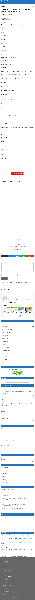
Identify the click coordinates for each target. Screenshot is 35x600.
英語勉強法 (4, 594)
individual (8, 573)
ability (3, 561)
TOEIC (3, 585)
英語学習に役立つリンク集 (6, 350)
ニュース (9, 590)
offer (3, 578)
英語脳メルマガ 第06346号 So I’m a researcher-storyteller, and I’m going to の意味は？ (16, 534)
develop (7, 569)
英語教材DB (4, 344)
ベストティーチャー (4, 399)
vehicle (7, 585)
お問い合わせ (4, 362)
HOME (2, 556)
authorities (7, 564)
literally (10, 576)
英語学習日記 (4, 479)
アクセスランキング (5, 356)
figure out (4, 572)
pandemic (6, 578)
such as (4, 584)
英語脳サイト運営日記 (6, 482)
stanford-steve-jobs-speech (6, 582)
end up (7, 570)
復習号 (8, 591)
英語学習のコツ (5, 476)
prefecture (8, 579)
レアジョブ (3, 428)
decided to (8, 567)
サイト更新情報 (4, 359)
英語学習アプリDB (5, 341)
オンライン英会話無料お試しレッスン (8, 329)
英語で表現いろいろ (5, 467)
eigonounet (4, 539)
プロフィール (12, 300)
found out (4, 573)
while (7, 587)
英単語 (7, 593)
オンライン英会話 (5, 588)
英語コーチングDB (5, 335)
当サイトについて (5, 353)
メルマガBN (5, 556)
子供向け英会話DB (5, 338)
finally (7, 572)
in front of (7, 575)
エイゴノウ (15, 597)
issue (3, 576)
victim (10, 585)
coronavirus (4, 567)
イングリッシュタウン (5, 445)
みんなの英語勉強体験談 (6, 347)
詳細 (33, 395)
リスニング (4, 591)
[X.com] (14, 302)
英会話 (3, 593)
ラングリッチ (3, 436)
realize (3, 581)
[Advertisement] (17, 191)
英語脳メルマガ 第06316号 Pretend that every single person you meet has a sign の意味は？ (17, 545)
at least (3, 564)
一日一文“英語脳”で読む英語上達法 (17, 246)
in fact (3, 575)
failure (10, 570)
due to (3, 570)
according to (7, 561)
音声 (2, 34)
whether (4, 587)
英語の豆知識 (5, 470)
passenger (4, 579)
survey (7, 584)
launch (6, 576)
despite (4, 569)
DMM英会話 (3, 411)
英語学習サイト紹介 (5, 473)
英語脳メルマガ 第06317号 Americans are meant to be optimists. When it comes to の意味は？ (17, 538)
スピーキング (4, 590)
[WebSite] (10, 302)
